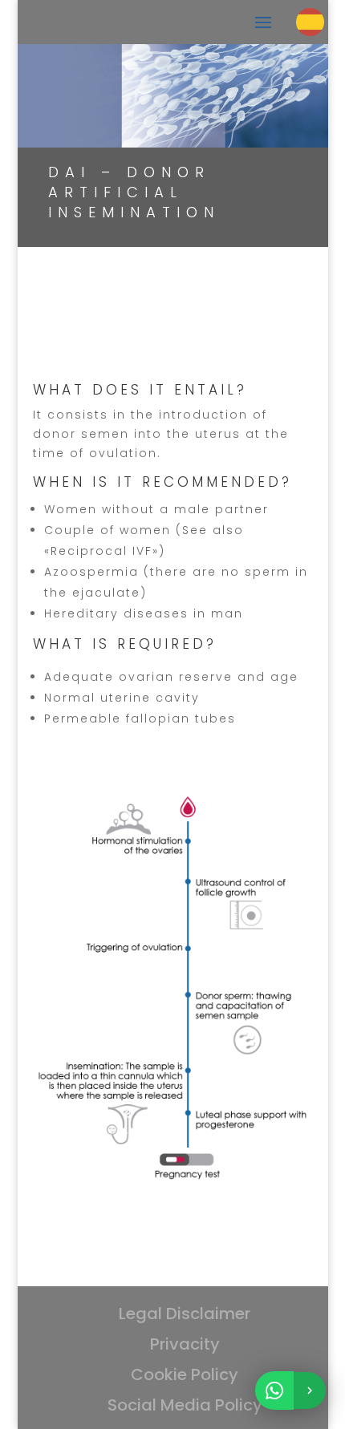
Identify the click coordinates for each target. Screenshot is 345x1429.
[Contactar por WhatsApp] (290, 1390)
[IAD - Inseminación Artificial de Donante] (172, 1192)
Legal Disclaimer (184, 1313)
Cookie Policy (184, 1374)
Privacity (185, 1344)
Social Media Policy (185, 1405)
